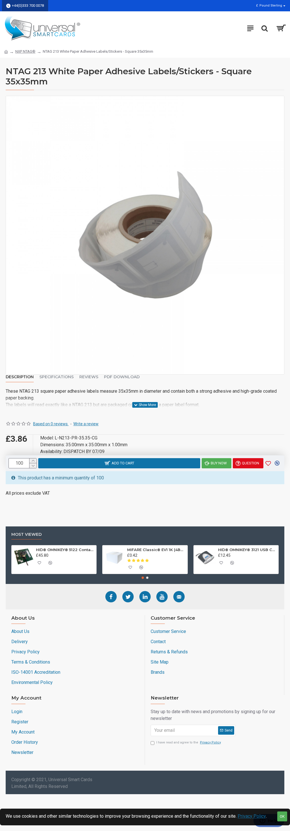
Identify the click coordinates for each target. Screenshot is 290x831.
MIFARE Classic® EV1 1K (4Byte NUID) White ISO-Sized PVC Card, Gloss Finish (156, 549)
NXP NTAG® (25, 51)
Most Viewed (26, 534)
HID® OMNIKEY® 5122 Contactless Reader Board (65, 549)
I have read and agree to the (188, 742)
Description (20, 377)
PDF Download (122, 377)
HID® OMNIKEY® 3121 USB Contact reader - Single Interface (247, 549)
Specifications (56, 377)
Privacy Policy (252, 816)
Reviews (88, 377)
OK (282, 816)
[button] (143, 578)
